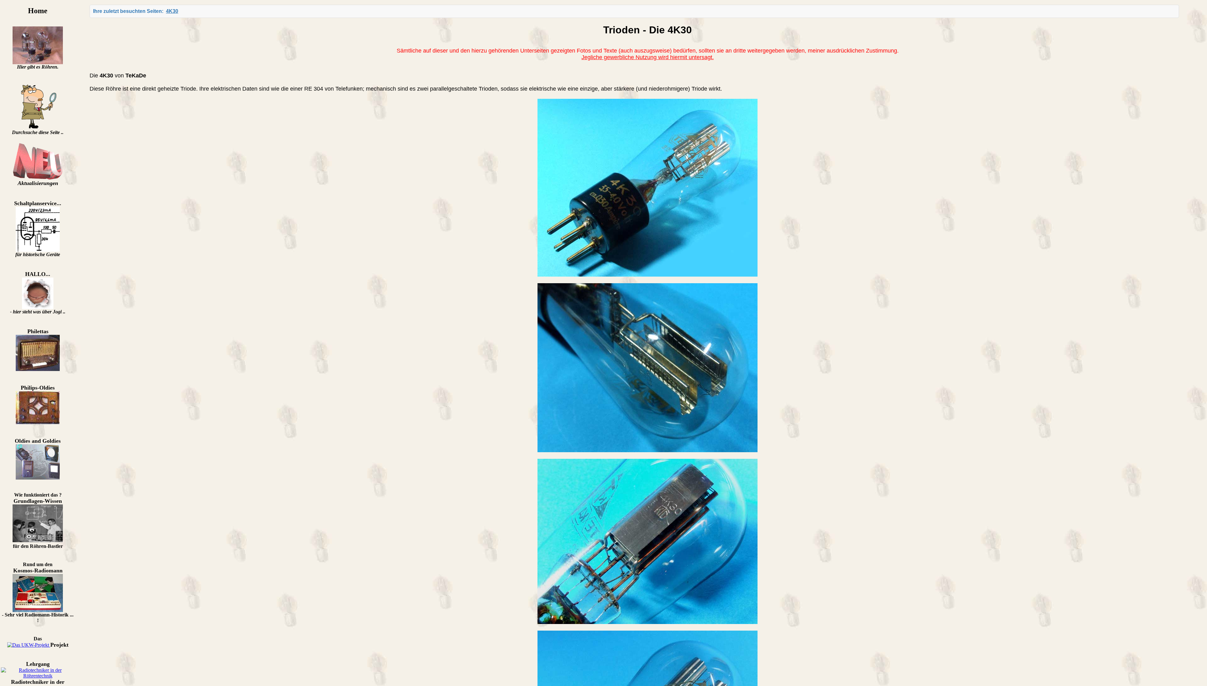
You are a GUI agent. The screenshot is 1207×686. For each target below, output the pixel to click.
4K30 (172, 11)
